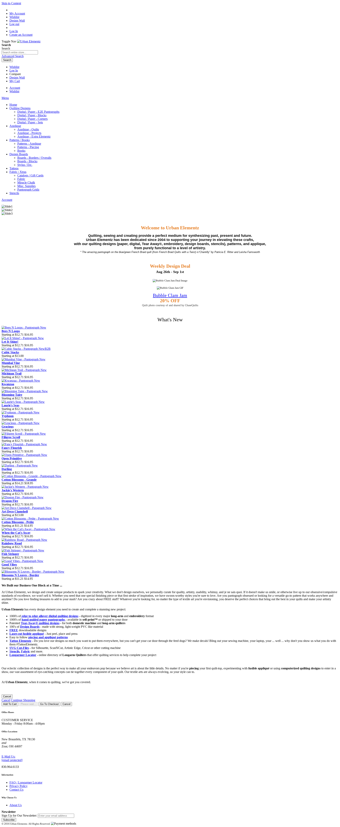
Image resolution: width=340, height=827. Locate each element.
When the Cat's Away (16, 532)
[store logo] (29, 41)
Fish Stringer (10, 554)
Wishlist (14, 67)
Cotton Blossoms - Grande (19, 479)
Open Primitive (12, 458)
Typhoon (8, 416)
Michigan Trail (11, 373)
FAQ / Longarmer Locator (25, 782)
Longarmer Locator (22, 655)
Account (14, 87)
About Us (15, 805)
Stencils (14, 651)
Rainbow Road (12, 543)
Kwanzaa (8, 384)
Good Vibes (9, 564)
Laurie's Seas (10, 405)
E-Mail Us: (8, 756)
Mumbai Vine (11, 363)
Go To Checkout (49, 704)
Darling (7, 469)
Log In (13, 31)
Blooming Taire (12, 394)
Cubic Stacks (10, 352)
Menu (5, 98)
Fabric (25, 651)
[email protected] (12, 760)
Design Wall (17, 77)
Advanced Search (13, 56)
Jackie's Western (13, 490)
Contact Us (16, 789)
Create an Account (20, 34)
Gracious (8, 426)
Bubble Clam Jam (170, 295)
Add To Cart (10, 704)
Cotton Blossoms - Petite (18, 522)
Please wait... (28, 704)
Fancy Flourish (12, 447)
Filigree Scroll (11, 437)
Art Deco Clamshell (15, 511)
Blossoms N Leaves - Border (20, 575)
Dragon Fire (10, 501)
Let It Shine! (10, 341)
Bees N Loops (11, 331)
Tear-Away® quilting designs (40, 623)
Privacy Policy (18, 786)
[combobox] (20, 52)
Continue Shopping (23, 700)
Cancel (7, 696)
